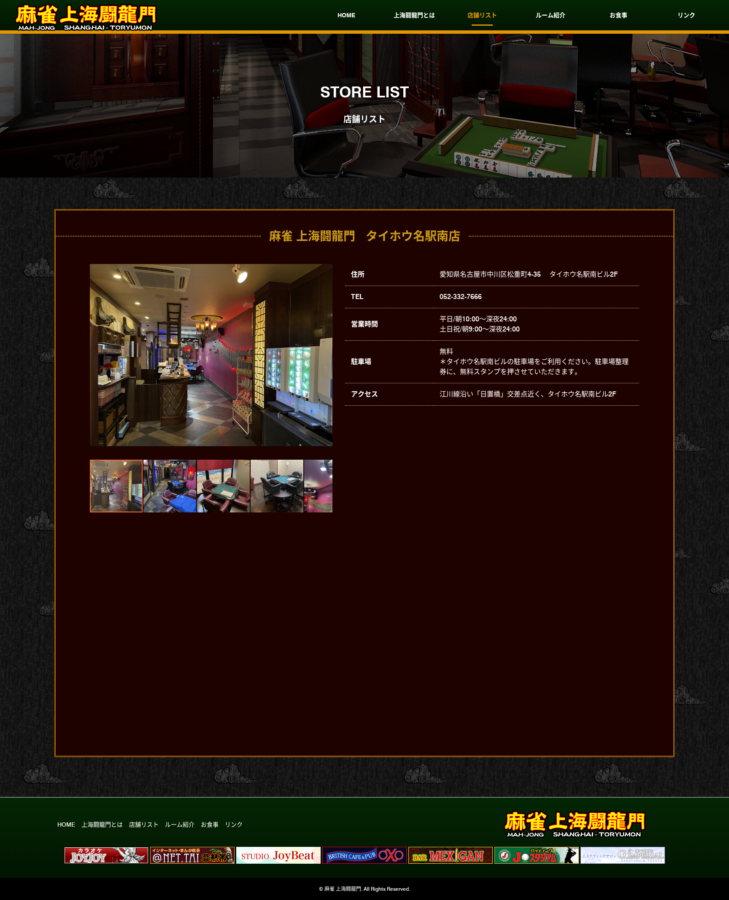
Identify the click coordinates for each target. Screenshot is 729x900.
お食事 (618, 15)
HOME (346, 15)
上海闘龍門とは (414, 15)
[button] (97, 355)
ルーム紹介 (550, 15)
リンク (686, 15)
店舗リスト (482, 15)
